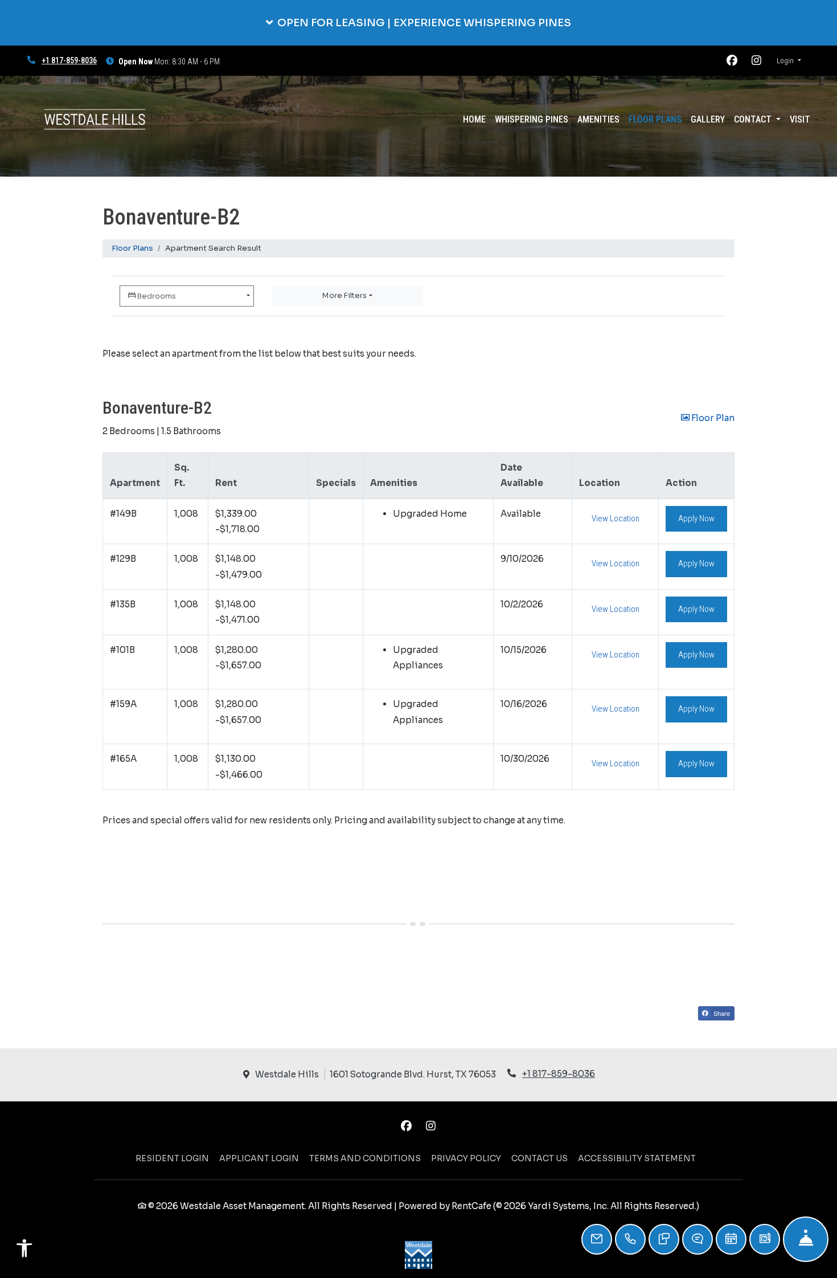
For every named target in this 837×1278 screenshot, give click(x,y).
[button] (418, 23)
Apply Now (702, 518)
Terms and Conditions (365, 1158)
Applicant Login (259, 1158)
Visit (800, 119)
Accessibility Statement (637, 1158)
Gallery (708, 119)
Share (721, 1013)
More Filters (344, 295)
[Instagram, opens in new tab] (756, 61)
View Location (622, 518)
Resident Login (172, 1158)
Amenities (598, 119)
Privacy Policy (466, 1158)
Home (474, 119)
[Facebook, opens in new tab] (732, 61)
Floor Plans (655, 119)
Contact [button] (754, 119)
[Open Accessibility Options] (24, 1250)
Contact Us (539, 1158)
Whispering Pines (534, 119)
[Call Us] (630, 1239)
